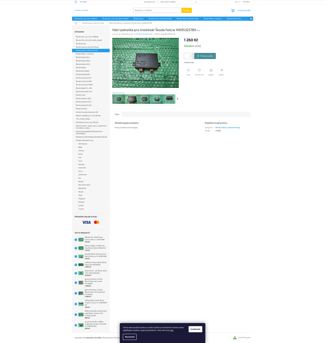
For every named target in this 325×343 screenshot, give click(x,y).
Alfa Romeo (82, 144)
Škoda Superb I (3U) (83, 98)
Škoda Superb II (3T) (83, 102)
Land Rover (82, 174)
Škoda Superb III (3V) (83, 105)
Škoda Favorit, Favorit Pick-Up (87, 47)
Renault (81, 202)
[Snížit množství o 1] (193, 57)
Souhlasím (195, 329)
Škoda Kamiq (81, 67)
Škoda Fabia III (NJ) (83, 61)
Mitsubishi (82, 188)
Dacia (80, 154)
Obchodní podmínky (168, 2)
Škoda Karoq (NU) (82, 71)
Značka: (164, 34)
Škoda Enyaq (81, 43)
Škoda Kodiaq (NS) (83, 74)
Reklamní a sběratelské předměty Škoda (91, 137)
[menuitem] (86, 19)
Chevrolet (82, 168)
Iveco (80, 171)
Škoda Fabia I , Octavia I (85, 54)
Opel (80, 195)
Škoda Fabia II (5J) (83, 57)
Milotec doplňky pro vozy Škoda (88, 115)
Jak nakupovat (149, 2)
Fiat (79, 157)
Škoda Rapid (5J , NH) (84, 88)
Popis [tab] (117, 114)
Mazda (80, 181)
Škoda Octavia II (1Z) (83, 78)
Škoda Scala (80, 95)
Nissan (80, 192)
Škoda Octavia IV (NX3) (84, 84)
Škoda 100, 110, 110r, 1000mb (87, 37)
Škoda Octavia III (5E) (84, 81)
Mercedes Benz (84, 185)
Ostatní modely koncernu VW (87, 112)
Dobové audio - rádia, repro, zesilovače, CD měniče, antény (91, 127)
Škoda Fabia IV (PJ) (83, 64)
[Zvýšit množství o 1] (193, 54)
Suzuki (80, 205)
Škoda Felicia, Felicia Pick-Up (87, 50)
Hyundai (81, 164)
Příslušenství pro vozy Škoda (87, 122)
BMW (80, 147)
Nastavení (129, 336)
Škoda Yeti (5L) (81, 108)
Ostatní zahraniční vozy (85, 140)
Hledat (187, 10)
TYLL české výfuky (83, 119)
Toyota (81, 209)
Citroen (81, 150)
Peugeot (81, 198)
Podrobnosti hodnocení (143, 34)
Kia (79, 178)
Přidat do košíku (206, 56)
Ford (80, 161)
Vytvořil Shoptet (244, 337)
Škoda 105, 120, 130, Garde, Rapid (89, 40)
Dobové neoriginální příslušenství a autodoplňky (89, 132)
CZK (236, 2)
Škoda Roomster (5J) (84, 91)
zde (171, 330)
